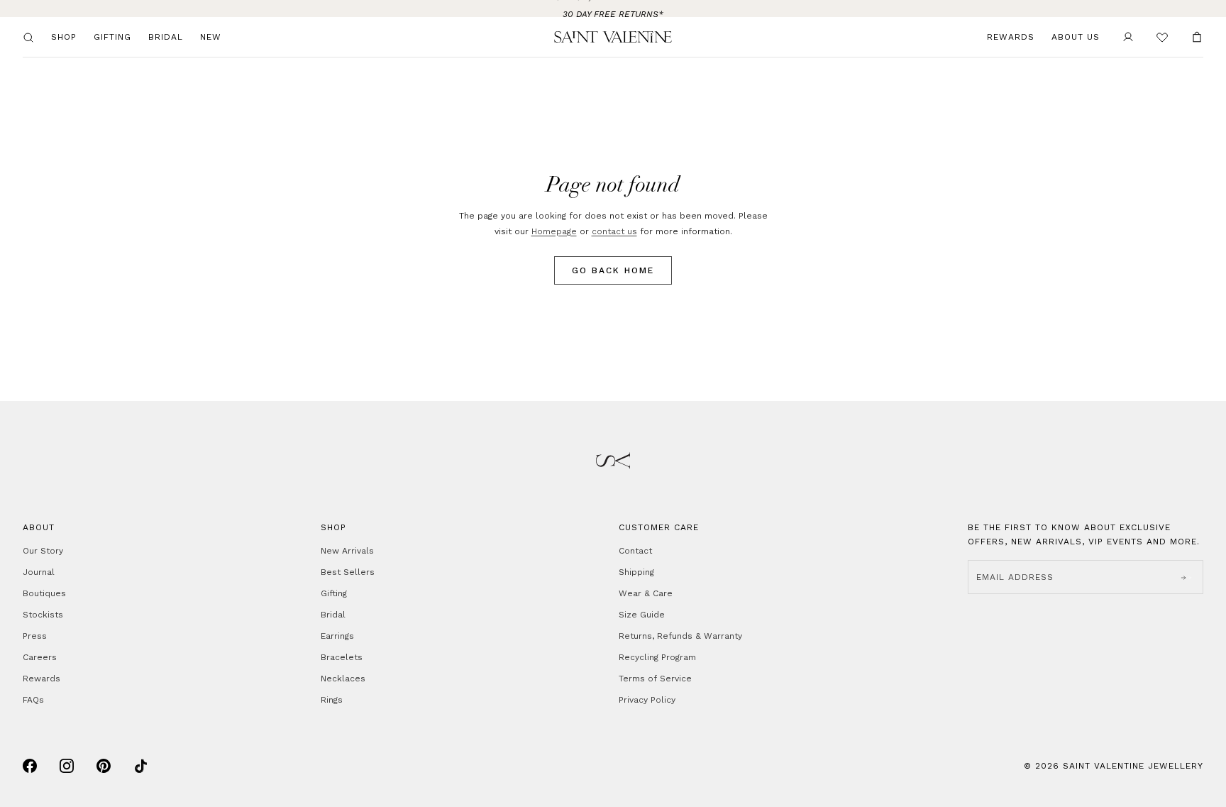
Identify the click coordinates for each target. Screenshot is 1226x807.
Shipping (636, 572)
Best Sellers (348, 572)
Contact (635, 551)
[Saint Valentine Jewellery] (612, 37)
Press (35, 636)
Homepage (554, 231)
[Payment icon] (30, 766)
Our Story (43, 551)
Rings (332, 700)
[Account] (1128, 37)
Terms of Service (655, 679)
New (210, 37)
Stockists (43, 615)
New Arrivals (347, 551)
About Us (1075, 37)
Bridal (165, 37)
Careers (40, 657)
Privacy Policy (647, 700)
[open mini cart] (1197, 37)
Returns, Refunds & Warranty (680, 636)
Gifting (112, 37)
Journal (39, 572)
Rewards (1010, 37)
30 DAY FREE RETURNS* (613, 8)
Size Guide (642, 615)
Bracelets (342, 657)
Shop (64, 37)
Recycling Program (657, 657)
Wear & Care (646, 593)
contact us (614, 231)
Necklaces (343, 679)
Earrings (337, 636)
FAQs (33, 700)
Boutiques (44, 593)
